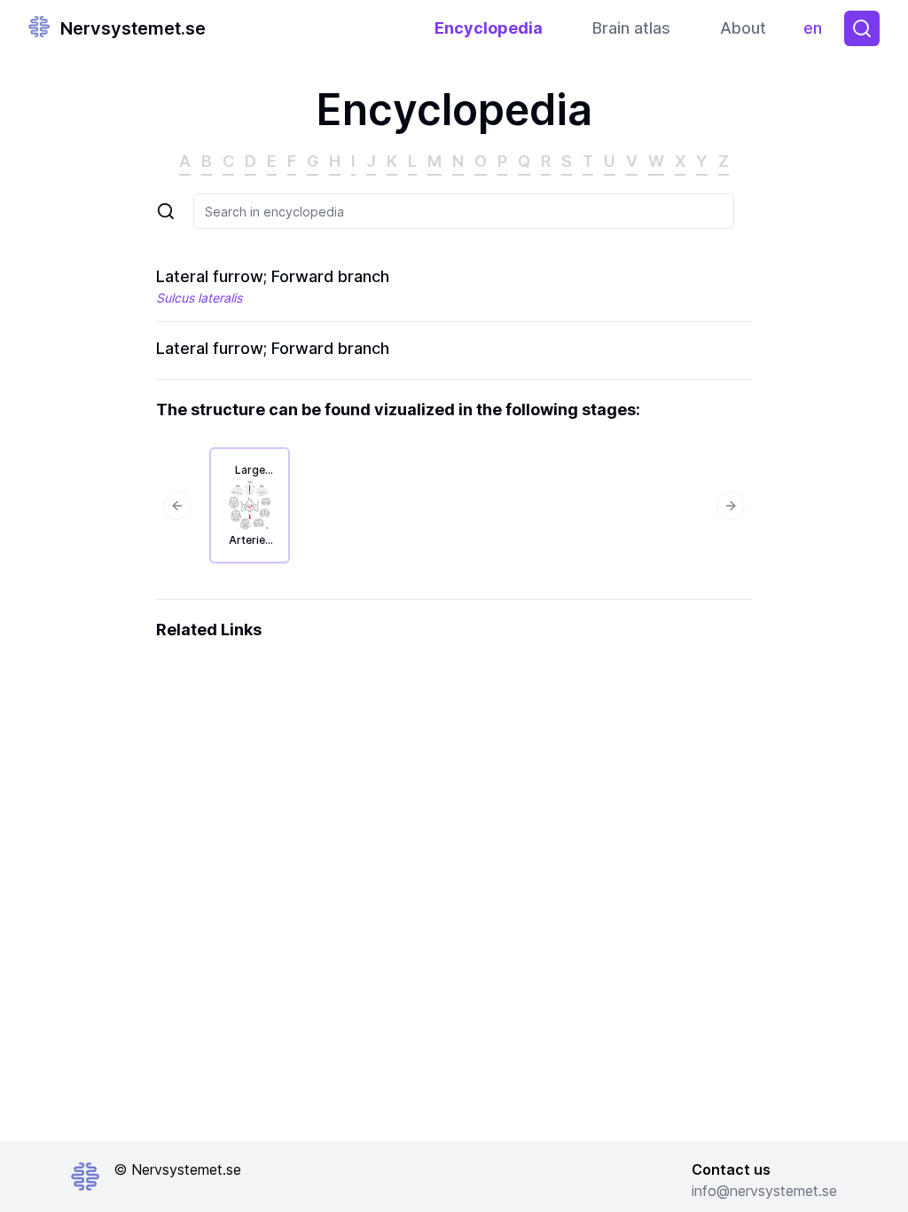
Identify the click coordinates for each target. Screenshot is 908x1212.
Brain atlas (631, 28)
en (816, 32)
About (743, 28)
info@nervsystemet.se (764, 1191)
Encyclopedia (488, 28)
